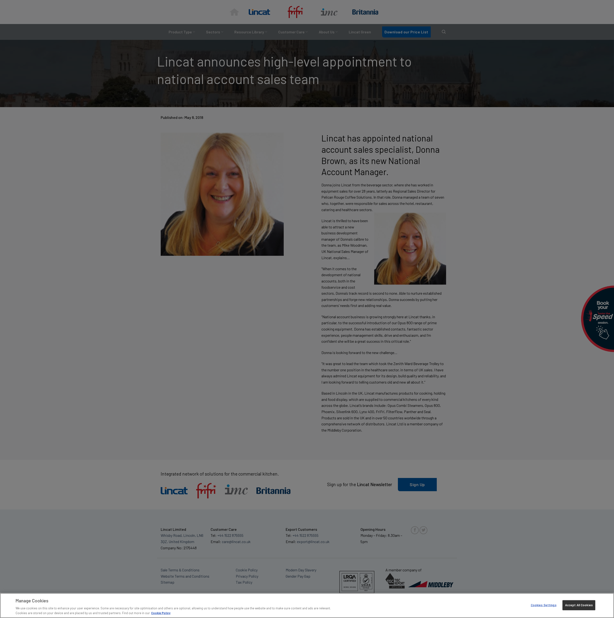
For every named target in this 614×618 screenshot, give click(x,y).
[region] (307, 605)
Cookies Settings (543, 605)
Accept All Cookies (579, 605)
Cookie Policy (161, 613)
